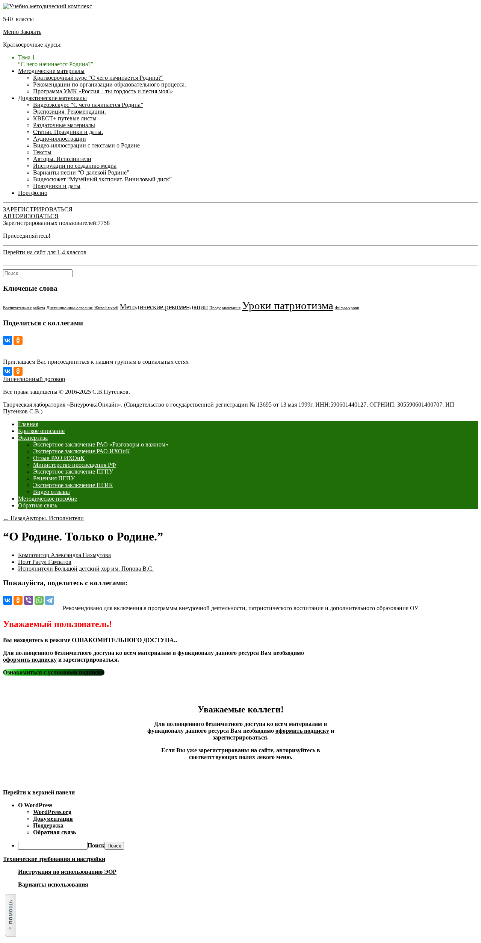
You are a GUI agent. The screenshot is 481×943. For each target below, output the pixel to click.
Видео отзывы (51, 492)
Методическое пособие (47, 498)
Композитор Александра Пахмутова (64, 555)
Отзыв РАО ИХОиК (59, 458)
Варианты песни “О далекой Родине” (81, 172)
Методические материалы (51, 71)
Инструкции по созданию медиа (74, 165)
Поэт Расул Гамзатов (44, 562)
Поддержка (48, 825)
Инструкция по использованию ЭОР (67, 872)
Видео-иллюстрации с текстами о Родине (86, 145)
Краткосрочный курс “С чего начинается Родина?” (98, 77)
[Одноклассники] (18, 340)
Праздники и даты (56, 186)
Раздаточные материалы (64, 125)
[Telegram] (49, 600)
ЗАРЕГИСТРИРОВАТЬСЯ (38, 209)
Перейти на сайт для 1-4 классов (44, 252)
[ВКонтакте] (7, 340)
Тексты (42, 152)
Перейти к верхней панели (39, 792)
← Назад (14, 518)
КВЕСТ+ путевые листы (65, 118)
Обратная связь (37, 505)
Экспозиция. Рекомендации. (69, 111)
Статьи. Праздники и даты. (68, 132)
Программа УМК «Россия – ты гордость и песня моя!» (103, 91)
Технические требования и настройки (54, 859)
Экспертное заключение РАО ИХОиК (81, 451)
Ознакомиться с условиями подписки (53, 672)
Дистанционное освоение (70, 308)
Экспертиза (33, 437)
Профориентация (224, 308)
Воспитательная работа (24, 308)
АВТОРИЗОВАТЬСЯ (31, 216)
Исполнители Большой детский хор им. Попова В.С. (86, 568)
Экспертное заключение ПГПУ (73, 471)
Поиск (96, 845)
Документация (53, 818)
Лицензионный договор (34, 379)
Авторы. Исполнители (62, 159)
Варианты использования (53, 884)
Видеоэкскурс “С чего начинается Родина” (88, 105)
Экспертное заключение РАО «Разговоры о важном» (100, 444)
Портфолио (32, 193)
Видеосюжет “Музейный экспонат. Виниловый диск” (102, 179)
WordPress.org (52, 812)
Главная (28, 424)
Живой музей (106, 308)
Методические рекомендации (164, 307)
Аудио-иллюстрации (59, 138)
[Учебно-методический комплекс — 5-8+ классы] (47, 6)
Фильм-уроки (347, 308)
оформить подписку (30, 659)
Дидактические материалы (52, 98)
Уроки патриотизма (287, 305)
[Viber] (28, 600)
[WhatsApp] (39, 600)
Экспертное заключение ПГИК (73, 485)
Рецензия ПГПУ (54, 478)
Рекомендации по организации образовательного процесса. (109, 84)
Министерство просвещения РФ (74, 465)
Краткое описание (41, 431)
